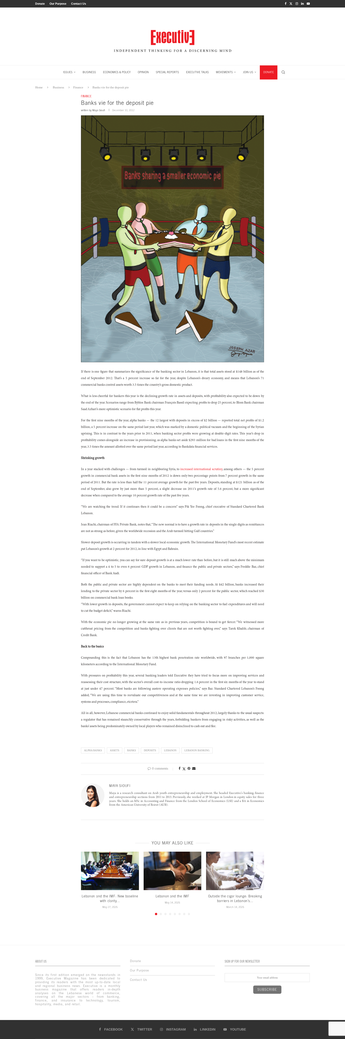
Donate (40, 3)
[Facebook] (285, 4)
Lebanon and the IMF (172, 896)
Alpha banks (93, 750)
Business (58, 87)
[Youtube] (308, 4)
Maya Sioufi (98, 110)
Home (39, 87)
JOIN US (248, 72)
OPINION (143, 72)
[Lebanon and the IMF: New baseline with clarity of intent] (110, 871)
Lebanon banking (197, 750)
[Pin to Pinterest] (189, 769)
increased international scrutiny (201, 469)
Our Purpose (58, 3)
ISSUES (68, 72)
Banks (131, 750)
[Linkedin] (302, 4)
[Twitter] (290, 4)
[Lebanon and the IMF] (173, 871)
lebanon (170, 750)
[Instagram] (296, 4)
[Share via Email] (194, 769)
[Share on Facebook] (179, 769)
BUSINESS (89, 72)
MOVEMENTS (224, 72)
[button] (87, 883)
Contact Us (78, 3)
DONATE (268, 72)
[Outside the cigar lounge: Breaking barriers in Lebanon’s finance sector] (235, 871)
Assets (114, 750)
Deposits (150, 750)
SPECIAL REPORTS (167, 72)
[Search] (283, 72)
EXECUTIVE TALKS (197, 72)
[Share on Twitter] (184, 769)
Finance (78, 87)
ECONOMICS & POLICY (117, 72)
